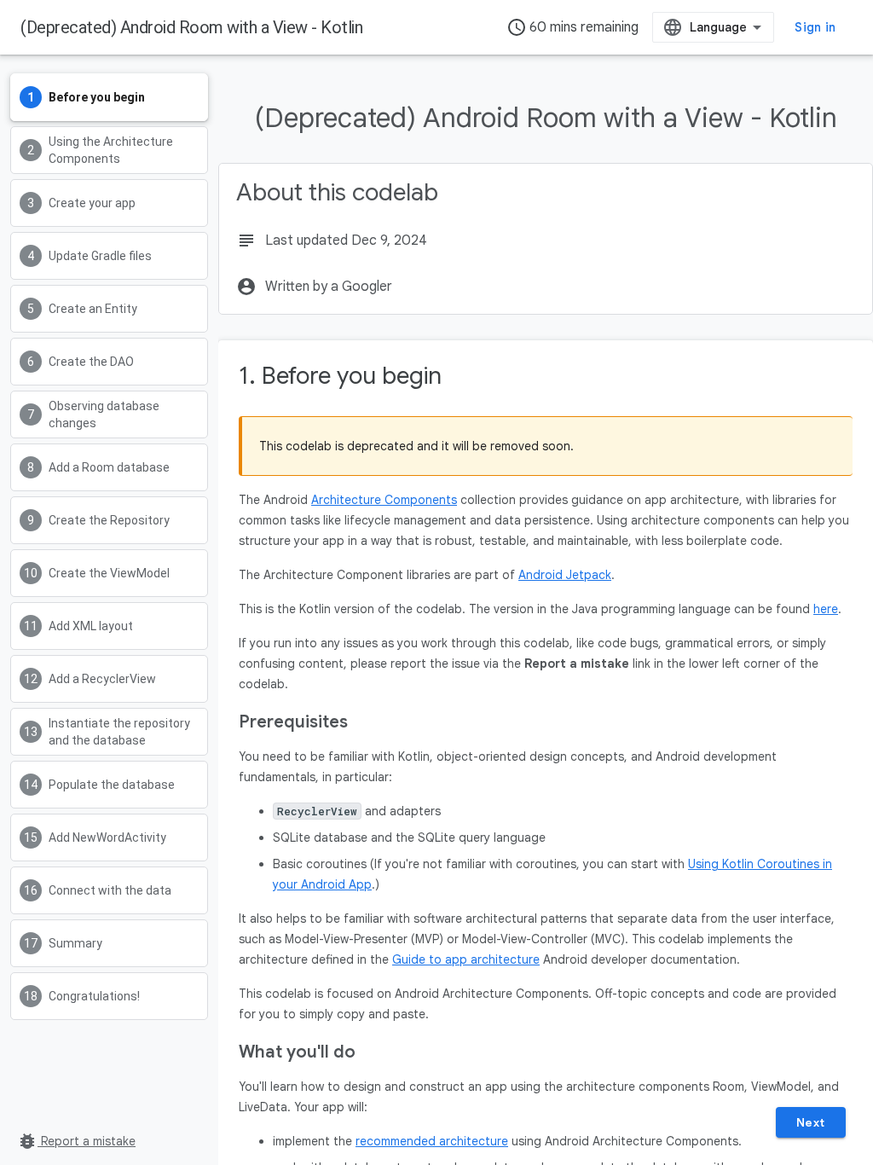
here (825, 609)
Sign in (815, 27)
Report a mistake (76, 1141)
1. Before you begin (340, 376)
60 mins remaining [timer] (572, 27)
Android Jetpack (564, 574)
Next (810, 1122)
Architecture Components (384, 499)
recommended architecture (432, 1141)
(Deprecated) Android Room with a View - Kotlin (191, 27)
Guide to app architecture (466, 959)
